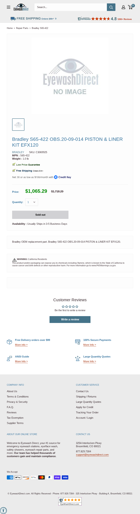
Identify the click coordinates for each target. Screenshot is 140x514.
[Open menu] (8, 7)
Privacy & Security (17, 401)
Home (10, 28)
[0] (130, 7)
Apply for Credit (84, 407)
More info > (21, 344)
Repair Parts (22, 28)
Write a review (70, 319)
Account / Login (84, 417)
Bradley (18, 152)
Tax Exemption (15, 417)
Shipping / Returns (86, 396)
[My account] (123, 7)
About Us (12, 391)
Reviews (12, 412)
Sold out (40, 214)
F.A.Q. (10, 407)
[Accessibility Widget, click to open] (3, 510)
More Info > (89, 344)
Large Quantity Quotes (88, 401)
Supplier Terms (15, 423)
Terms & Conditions (18, 396)
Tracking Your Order (87, 412)
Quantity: (17, 202)
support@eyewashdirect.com (92, 454)
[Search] (111, 7)
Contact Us (82, 391)
